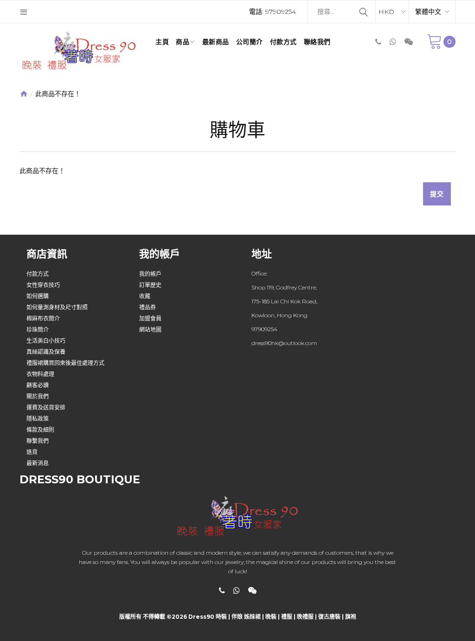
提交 (437, 194)
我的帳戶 (150, 273)
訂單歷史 (150, 285)
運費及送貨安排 (45, 407)
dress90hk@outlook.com (284, 343)
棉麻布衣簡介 (43, 318)
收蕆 (144, 296)
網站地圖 (150, 329)
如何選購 (37, 296)
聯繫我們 (37, 440)
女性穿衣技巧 (43, 285)
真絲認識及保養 (45, 351)
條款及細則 (40, 429)
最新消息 (37, 463)
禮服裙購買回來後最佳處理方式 (65, 362)
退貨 (32, 452)
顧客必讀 (37, 385)
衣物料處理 (40, 374)
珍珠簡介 (37, 329)
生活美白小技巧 (45, 340)
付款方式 (37, 273)
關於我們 (37, 396)
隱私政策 (37, 418)
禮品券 (147, 307)
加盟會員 (150, 318)
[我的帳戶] (23, 11)
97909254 (280, 11)
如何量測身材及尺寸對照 (57, 307)
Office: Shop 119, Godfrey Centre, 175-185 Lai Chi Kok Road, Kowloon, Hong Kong (284, 294)
